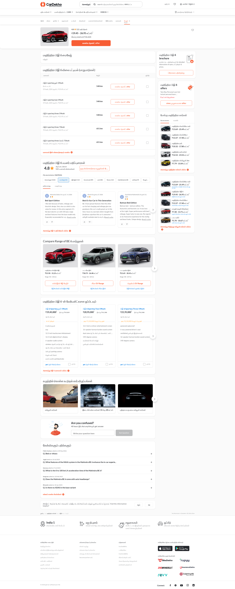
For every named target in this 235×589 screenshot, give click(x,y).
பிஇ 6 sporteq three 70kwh (54, 127)
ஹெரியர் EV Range (135, 283)
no (149, 505)
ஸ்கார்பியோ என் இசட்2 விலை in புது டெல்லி (181, 187)
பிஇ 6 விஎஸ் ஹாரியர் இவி (135, 288)
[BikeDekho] (165, 560)
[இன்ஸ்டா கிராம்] (188, 586)
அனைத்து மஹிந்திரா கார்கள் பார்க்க (173, 170)
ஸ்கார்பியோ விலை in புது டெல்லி (180, 205)
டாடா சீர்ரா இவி (86, 270)
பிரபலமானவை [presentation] (164, 120)
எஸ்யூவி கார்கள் (51, 410)
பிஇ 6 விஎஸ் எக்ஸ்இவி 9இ (60, 288)
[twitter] (175, 586)
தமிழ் (166, 4)
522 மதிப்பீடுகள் (81, 29)
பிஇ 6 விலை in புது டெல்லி (178, 196)
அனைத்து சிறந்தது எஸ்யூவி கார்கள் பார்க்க (175, 227)
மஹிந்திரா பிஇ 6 (177, 191)
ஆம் (138, 505)
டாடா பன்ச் (175, 218)
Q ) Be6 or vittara (50, 453)
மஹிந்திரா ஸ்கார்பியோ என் (181, 126)
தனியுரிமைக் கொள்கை (47, 557)
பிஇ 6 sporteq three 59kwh (54, 113)
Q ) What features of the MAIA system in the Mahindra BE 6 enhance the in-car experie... (79, 462)
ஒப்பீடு (73, 364)
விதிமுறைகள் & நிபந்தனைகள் (49, 554)
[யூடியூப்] (181, 586)
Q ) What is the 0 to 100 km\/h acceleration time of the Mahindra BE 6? (72, 470)
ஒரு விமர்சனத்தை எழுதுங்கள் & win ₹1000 (95, 168)
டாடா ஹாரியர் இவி (125, 270)
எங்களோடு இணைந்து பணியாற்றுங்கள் (52, 550)
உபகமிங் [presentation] (175, 120)
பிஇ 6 (42, 21)
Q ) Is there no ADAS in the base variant (59, 487)
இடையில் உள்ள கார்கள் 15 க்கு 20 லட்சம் (97, 410)
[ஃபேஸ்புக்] (170, 586)
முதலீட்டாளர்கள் (45, 565)
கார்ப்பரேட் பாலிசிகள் (46, 561)
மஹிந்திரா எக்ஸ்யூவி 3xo (180, 160)
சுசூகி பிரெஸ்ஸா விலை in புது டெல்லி (181, 214)
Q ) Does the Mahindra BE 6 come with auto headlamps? (66, 479)
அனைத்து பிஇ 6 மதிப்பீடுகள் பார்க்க (55, 231)
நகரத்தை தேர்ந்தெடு (184, 12)
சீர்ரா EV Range (98, 283)
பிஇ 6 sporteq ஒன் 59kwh (53, 83)
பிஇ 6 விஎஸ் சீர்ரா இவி (98, 288)
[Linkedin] (193, 586)
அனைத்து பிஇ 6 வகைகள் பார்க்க (55, 371)
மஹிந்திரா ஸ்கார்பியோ (180, 135)
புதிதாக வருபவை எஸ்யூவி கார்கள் (133, 410)
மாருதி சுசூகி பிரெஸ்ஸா (180, 209)
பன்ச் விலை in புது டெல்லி (178, 222)
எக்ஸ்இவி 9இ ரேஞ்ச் (60, 283)
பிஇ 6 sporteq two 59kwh (53, 100)
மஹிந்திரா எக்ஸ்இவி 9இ (52, 270)
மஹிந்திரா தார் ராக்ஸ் (179, 152)
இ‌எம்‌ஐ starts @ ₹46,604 (81, 37)
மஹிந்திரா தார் (177, 143)
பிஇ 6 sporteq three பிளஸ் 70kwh (56, 141)
